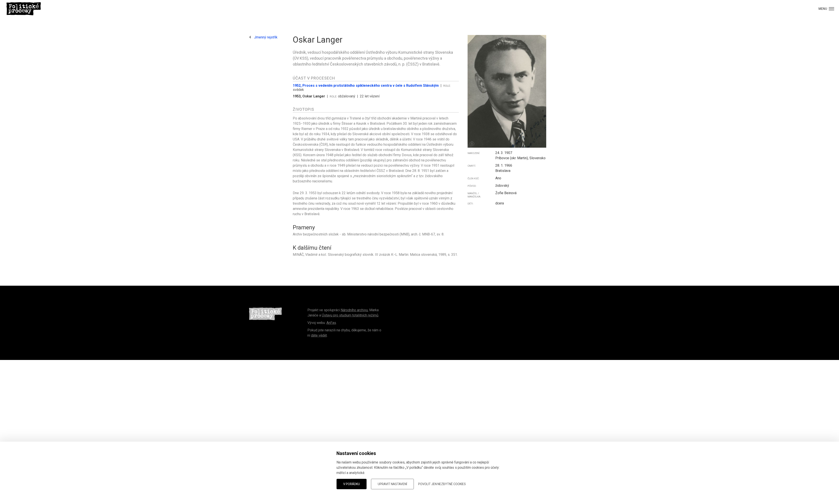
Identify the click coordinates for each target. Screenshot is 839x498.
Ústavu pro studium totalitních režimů (350, 315)
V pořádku (351, 484)
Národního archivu (354, 310)
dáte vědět (319, 335)
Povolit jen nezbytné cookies (442, 484)
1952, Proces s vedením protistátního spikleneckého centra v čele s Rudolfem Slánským (366, 85)
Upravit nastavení (392, 484)
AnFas (331, 323)
